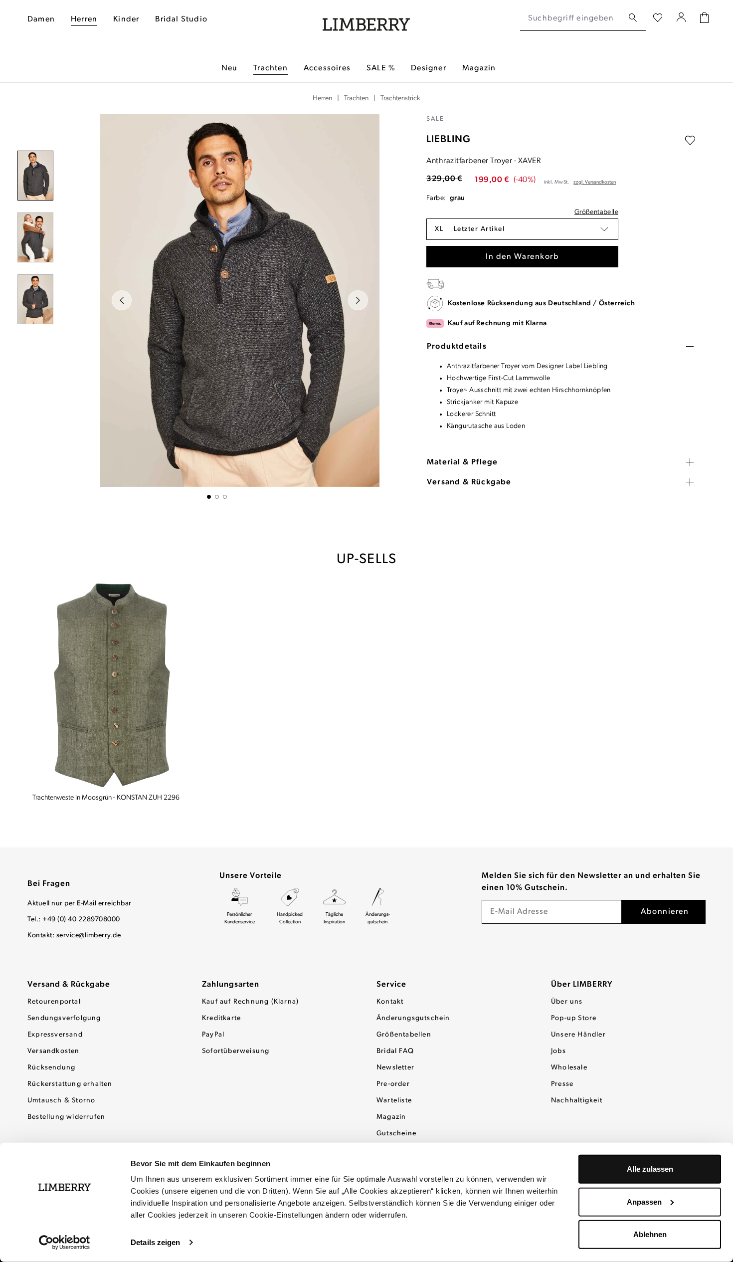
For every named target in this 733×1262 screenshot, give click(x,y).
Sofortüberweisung (235, 1051)
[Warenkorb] (704, 18)
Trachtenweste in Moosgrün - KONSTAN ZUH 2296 (106, 798)
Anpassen (644, 1201)
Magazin (391, 1117)
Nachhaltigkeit (576, 1100)
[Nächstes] (358, 300)
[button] (522, 229)
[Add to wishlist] (690, 140)
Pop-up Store (573, 1018)
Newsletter (395, 1067)
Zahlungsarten (230, 985)
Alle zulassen (650, 1169)
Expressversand (55, 1035)
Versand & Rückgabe (68, 985)
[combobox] (571, 18)
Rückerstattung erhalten (70, 1084)
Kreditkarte (221, 1018)
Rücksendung (51, 1067)
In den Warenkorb (522, 257)
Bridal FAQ (395, 1051)
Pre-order (393, 1084)
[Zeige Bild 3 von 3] (225, 497)
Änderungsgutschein (413, 1018)
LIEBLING (448, 140)
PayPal (213, 1035)
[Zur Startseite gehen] (366, 18)
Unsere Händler (578, 1035)
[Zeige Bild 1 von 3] (209, 497)
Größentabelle (596, 212)
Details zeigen (155, 1242)
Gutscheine (396, 1133)
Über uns (567, 1002)
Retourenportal (54, 1002)
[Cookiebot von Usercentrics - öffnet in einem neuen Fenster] (64, 1242)
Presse (562, 1084)
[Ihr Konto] (681, 18)
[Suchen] (633, 18)
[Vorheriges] (122, 300)
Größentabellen (403, 1035)
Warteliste (394, 1100)
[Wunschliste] (658, 18)
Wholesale (569, 1067)
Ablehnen (650, 1234)
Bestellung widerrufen (66, 1117)
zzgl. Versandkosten (594, 182)
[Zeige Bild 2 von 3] (217, 497)
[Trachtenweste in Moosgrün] (111, 686)
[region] (216, 306)
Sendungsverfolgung (64, 1018)
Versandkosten (53, 1051)
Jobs (558, 1051)
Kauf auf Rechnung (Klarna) (250, 1002)
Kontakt (389, 1002)
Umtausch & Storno (61, 1100)
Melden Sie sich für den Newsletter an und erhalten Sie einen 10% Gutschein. (591, 882)
